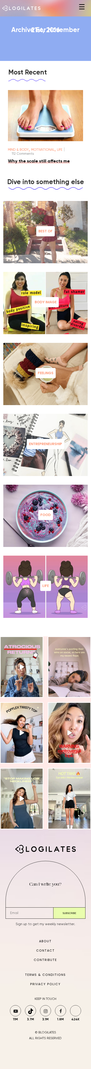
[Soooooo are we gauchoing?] (69, 733)
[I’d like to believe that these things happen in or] (69, 667)
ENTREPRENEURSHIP (45, 443)
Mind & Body (18, 149)
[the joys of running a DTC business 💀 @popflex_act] (22, 667)
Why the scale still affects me (39, 161)
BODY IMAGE (46, 302)
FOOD (45, 514)
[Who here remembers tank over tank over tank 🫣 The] (22, 733)
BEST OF (45, 231)
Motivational (43, 149)
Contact (45, 950)
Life (60, 149)
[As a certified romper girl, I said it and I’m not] (69, 799)
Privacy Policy (45, 984)
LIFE (45, 585)
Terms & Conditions (45, 975)
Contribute (45, 960)
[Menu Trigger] (81, 7)
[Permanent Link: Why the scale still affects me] (45, 140)
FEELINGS (45, 373)
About (45, 941)
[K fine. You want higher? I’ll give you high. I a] (22, 799)
